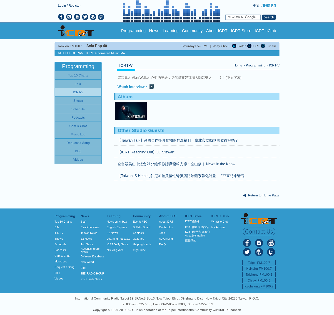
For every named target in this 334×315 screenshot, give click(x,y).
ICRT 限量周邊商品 (197, 227)
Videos (59, 278)
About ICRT (216, 30)
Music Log (61, 261)
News (154, 30)
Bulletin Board (141, 227)
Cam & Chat (62, 255)
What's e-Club (220, 221)
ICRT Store (241, 30)
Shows (59, 238)
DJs (57, 227)
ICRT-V (274, 65)
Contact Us (166, 227)
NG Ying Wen (115, 250)
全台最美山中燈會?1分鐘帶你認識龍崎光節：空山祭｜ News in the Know (176, 164)
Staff (83, 221)
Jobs (162, 233)
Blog (57, 272)
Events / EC (140, 221)
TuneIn (270, 46)
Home (238, 65)
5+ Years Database (92, 256)
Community (192, 30)
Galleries (138, 238)
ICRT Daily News (91, 279)
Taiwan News (89, 233)
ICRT (256, 46)
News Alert (87, 262)
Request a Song (65, 267)
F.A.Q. (162, 244)
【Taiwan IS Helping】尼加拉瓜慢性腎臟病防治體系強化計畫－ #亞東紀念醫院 (180, 176)
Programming (133, 30)
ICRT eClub (265, 30)
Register (75, 5)
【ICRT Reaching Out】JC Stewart (145, 152)
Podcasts (60, 250)
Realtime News (90, 227)
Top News (87, 244)
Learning (171, 30)
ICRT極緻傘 (192, 221)
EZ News (86, 238)
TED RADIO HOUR (92, 273)
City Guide (139, 250)
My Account (218, 227)
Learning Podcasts (118, 238)
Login (62, 5)
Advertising (166, 238)
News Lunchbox (117, 221)
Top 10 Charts (63, 221)
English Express (117, 227)
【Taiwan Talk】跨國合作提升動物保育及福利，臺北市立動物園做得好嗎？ (177, 140)
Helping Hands (142, 244)
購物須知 (190, 240)
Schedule (60, 244)
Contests (138, 233)
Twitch (241, 46)
